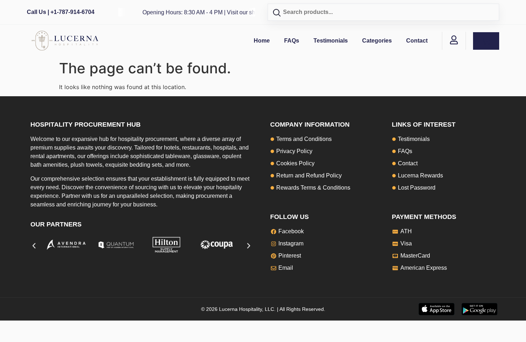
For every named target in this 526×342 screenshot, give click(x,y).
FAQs (291, 41)
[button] (34, 245)
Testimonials (330, 41)
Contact (417, 41)
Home (262, 41)
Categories (377, 41)
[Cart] (486, 41)
